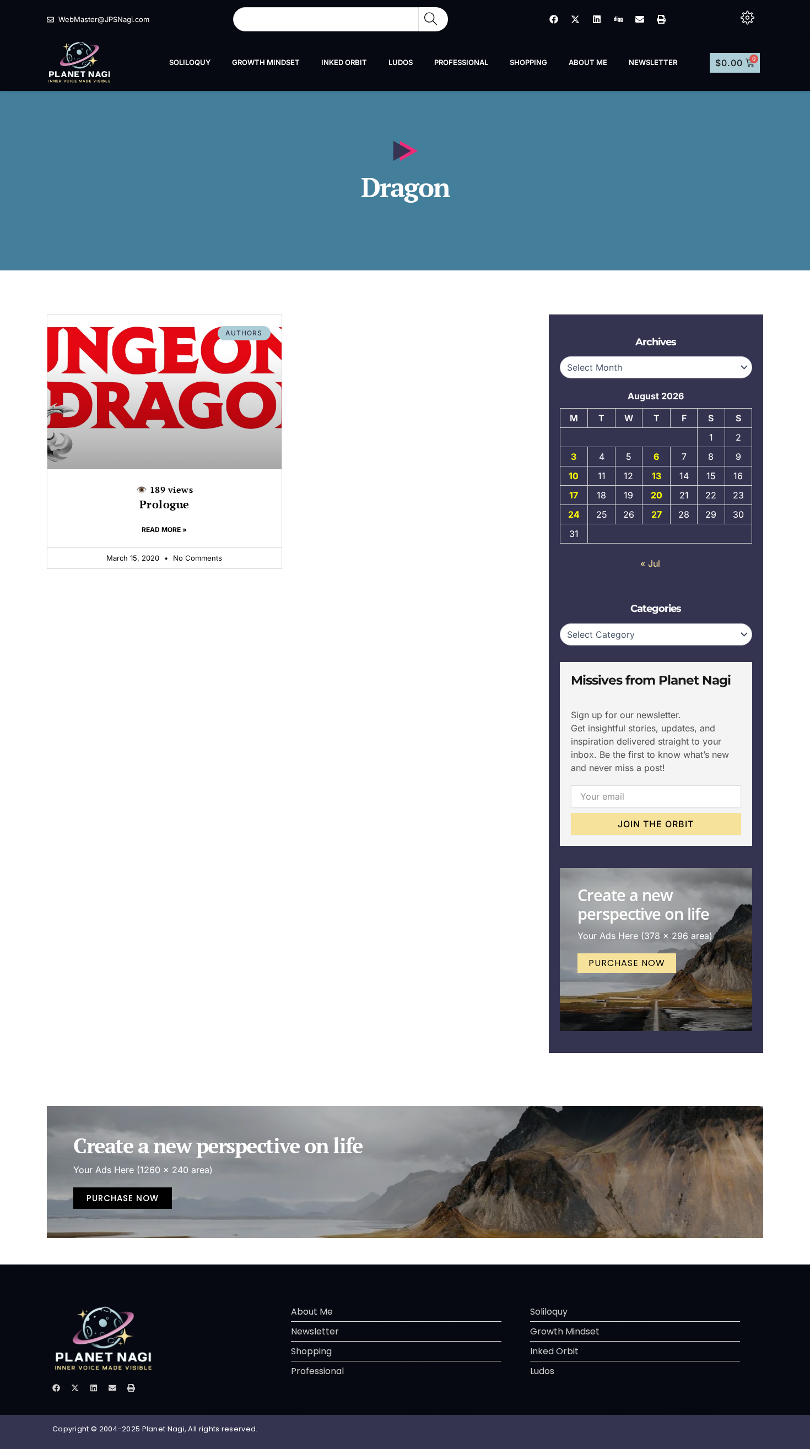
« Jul (650, 563)
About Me (588, 62)
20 (656, 495)
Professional (461, 62)
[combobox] (326, 19)
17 (573, 495)
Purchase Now (626, 963)
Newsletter (653, 62)
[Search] (433, 19)
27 (656, 514)
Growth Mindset (266, 62)
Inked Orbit (344, 62)
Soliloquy (189, 62)
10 (574, 475)
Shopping (528, 62)
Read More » (164, 529)
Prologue (164, 498)
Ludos (400, 62)
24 (574, 514)
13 (656, 475)
